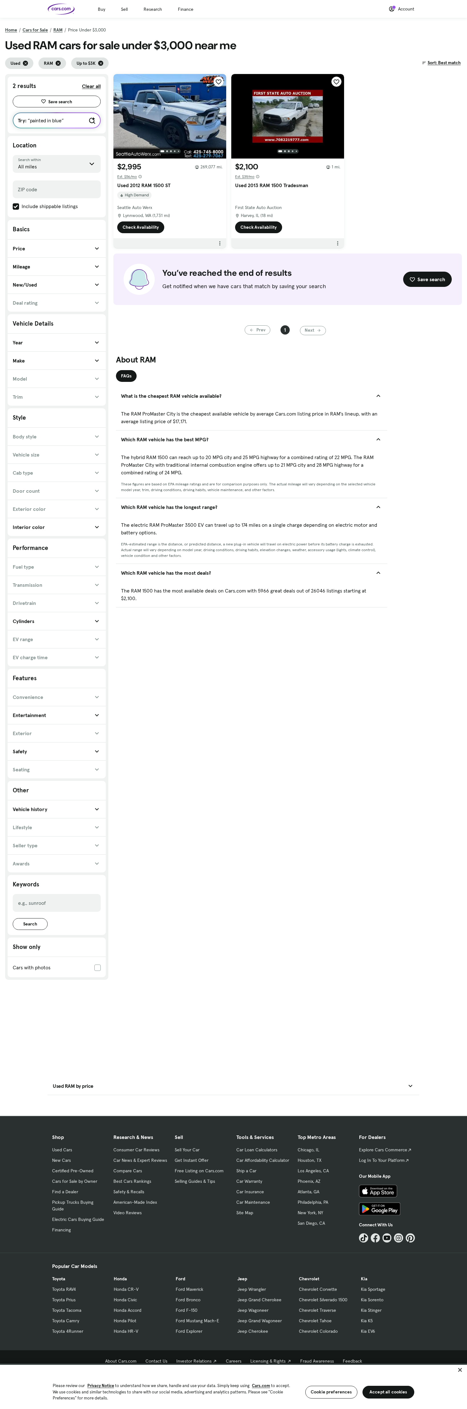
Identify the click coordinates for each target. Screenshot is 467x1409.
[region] (233, 1386)
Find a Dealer (65, 1192)
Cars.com (261, 1385)
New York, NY (310, 1213)
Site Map (244, 1213)
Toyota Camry (65, 1321)
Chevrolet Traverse (317, 1310)
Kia (364, 1279)
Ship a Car (246, 1171)
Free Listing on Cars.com (199, 1171)
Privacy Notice (100, 1385)
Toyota (58, 1279)
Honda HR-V (126, 1331)
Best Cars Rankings (132, 1181)
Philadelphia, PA (313, 1202)
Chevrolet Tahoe (315, 1321)
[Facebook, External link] (375, 1238)
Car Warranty (249, 1181)
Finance (185, 9)
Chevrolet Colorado (318, 1331)
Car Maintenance (253, 1202)
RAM (58, 30)
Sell (124, 9)
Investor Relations (194, 1361)
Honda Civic (125, 1300)
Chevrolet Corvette (318, 1289)
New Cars (61, 1160)
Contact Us (156, 1361)
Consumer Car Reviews (136, 1150)
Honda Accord (127, 1310)
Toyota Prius (64, 1300)
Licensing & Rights (268, 1361)
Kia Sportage (373, 1289)
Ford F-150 (186, 1310)
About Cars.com (121, 1361)
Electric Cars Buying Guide (78, 1219)
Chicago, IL (308, 1150)
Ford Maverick (189, 1289)
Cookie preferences (331, 1392)
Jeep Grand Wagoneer (259, 1321)
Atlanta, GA (308, 1192)
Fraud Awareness (317, 1361)
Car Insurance (250, 1192)
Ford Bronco (188, 1300)
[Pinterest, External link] (410, 1238)
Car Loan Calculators (256, 1150)
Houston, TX (309, 1160)
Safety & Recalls (128, 1192)
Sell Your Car (187, 1150)
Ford (180, 1279)
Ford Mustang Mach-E (197, 1321)
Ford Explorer (189, 1331)
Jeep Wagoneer (252, 1310)
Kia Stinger (371, 1310)
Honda (120, 1279)
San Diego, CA (311, 1223)
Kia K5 (367, 1321)
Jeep (242, 1279)
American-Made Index (135, 1202)
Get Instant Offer (191, 1160)
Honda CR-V (126, 1289)
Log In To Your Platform (382, 1160)
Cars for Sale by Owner (74, 1181)
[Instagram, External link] (398, 1238)
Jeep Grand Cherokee (259, 1300)
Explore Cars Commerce (383, 1150)
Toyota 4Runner (67, 1331)
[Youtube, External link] (387, 1238)
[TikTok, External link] (363, 1238)
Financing (61, 1230)
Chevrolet (309, 1279)
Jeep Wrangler (251, 1289)
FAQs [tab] (126, 376)
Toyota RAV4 (64, 1289)
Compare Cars (127, 1171)
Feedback (352, 1361)
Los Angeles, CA (313, 1171)
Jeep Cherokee (252, 1331)
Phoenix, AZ (309, 1181)
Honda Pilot (125, 1321)
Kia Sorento (372, 1300)
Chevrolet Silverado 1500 (323, 1300)
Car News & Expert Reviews (140, 1160)
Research (153, 9)
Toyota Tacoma (66, 1310)
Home (11, 30)
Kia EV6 (368, 1331)
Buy (101, 9)
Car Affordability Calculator (262, 1160)
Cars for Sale (35, 30)
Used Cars (62, 1150)
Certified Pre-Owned (72, 1171)
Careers (233, 1361)
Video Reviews (127, 1213)
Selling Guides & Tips (195, 1181)
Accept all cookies (388, 1392)
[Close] (460, 1370)
